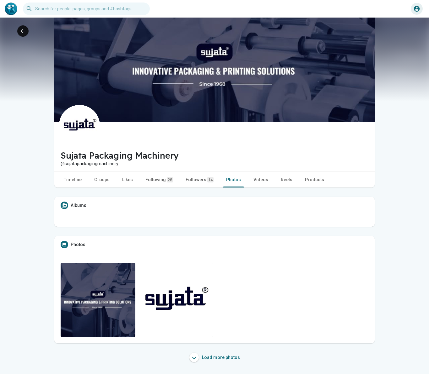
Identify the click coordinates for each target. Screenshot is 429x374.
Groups (102, 179)
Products (314, 179)
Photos (233, 179)
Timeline (73, 179)
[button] (417, 9)
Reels (286, 179)
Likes (127, 179)
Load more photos (220, 357)
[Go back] (23, 31)
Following (158, 179)
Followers (199, 179)
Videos (260, 179)
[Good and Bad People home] (11, 9)
